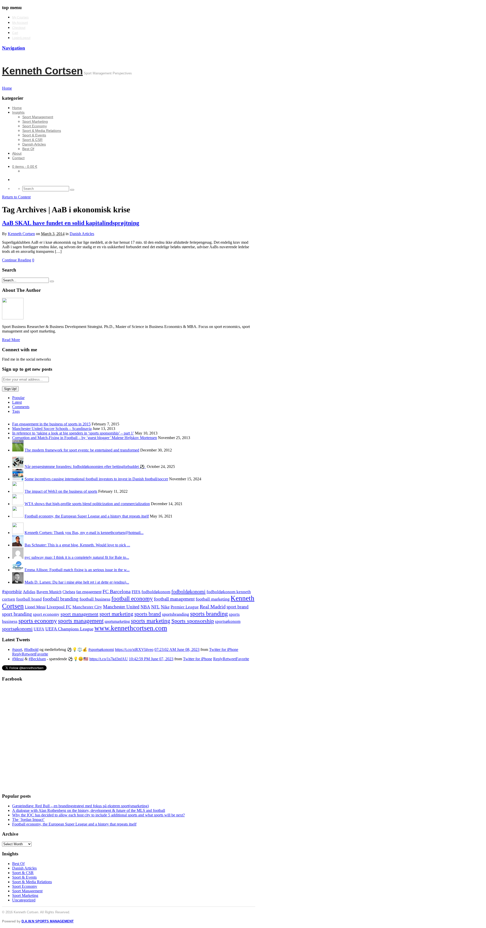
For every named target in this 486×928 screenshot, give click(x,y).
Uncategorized (23, 900)
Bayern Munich (49, 592)
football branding (60, 599)
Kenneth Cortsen (42, 70)
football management (174, 599)
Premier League (185, 607)
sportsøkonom (227, 621)
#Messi (18, 659)
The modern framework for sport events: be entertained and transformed (82, 450)
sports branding (209, 613)
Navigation (13, 48)
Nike (165, 606)
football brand (29, 599)
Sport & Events (34, 135)
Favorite (41, 654)
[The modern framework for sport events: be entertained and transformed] (18, 450)
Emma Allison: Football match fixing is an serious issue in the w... (77, 570)
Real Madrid (213, 606)
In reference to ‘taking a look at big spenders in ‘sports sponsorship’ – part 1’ (73, 433)
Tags (16, 411)
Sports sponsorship (192, 621)
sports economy (37, 620)
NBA (145, 606)
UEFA (39, 629)
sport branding (17, 614)
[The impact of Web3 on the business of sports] (18, 491)
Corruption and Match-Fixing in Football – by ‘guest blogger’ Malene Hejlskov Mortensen (84, 438)
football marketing (213, 599)
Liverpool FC (59, 606)
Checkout (18, 28)
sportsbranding (175, 614)
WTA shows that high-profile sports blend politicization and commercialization (87, 504)
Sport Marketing (35, 121)
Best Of (28, 149)
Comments (20, 407)
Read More (11, 340)
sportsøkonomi (17, 628)
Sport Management (37, 117)
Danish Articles (34, 144)
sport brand (238, 606)
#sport (17, 649)
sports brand (147, 614)
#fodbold (31, 649)
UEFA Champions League (69, 628)
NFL (155, 606)
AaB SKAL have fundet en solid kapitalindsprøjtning (70, 223)
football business (94, 599)
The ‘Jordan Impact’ (28, 819)
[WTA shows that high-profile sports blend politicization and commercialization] (18, 504)
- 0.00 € (24, 166)
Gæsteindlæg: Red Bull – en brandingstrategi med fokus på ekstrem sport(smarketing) (80, 806)
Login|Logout (21, 38)
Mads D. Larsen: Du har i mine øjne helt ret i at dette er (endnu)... (77, 582)
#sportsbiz (12, 591)
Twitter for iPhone (223, 649)
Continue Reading (16, 260)
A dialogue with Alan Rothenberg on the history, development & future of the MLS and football (88, 810)
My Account (20, 23)
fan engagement (89, 591)
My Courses (20, 17)
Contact (18, 158)
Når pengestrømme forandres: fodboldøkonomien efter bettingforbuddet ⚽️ (85, 466)
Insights (18, 112)
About (17, 153)
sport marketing (116, 614)
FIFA (136, 591)
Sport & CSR (32, 140)
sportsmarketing (117, 621)
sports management (81, 621)
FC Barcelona (117, 591)
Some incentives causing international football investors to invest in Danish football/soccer (96, 479)
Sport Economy (34, 126)
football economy (132, 598)
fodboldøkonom (155, 591)
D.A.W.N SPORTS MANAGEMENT (48, 921)
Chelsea (69, 591)
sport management (79, 614)
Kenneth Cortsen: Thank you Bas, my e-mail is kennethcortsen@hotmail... (84, 532)
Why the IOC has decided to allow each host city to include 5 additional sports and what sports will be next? (98, 815)
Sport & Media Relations (41, 131)
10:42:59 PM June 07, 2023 (151, 659)
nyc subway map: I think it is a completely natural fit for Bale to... (77, 557)
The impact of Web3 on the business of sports (61, 491)
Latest (17, 402)
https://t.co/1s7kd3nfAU (108, 659)
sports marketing (150, 620)
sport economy (46, 614)
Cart (15, 33)
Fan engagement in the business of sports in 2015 (51, 424)
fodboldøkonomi (188, 591)
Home (17, 108)
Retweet (28, 654)
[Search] (72, 190)
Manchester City (87, 607)
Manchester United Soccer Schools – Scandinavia (52, 428)
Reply (17, 654)
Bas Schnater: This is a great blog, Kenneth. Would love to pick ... (77, 545)
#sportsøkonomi (101, 649)
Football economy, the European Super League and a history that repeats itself (87, 516)
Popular (18, 398)
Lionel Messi (35, 607)
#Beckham (37, 659)
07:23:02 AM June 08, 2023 (176, 649)
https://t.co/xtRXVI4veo (134, 649)
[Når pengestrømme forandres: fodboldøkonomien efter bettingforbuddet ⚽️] (18, 466)
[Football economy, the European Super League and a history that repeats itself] (18, 516)
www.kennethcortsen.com (130, 628)
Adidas (29, 591)
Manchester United (121, 606)
